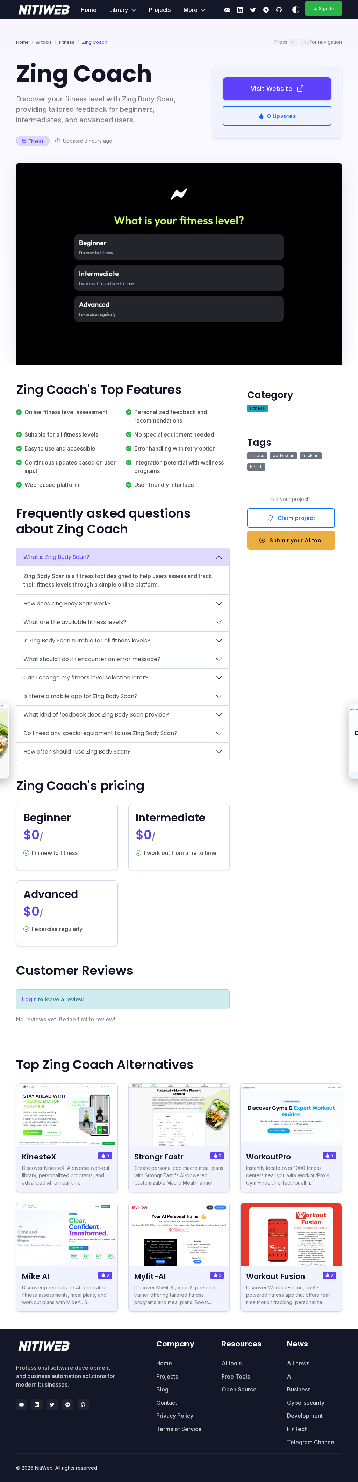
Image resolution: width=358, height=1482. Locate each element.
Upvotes (281, 116)
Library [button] (119, 9)
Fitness (66, 42)
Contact (166, 1402)
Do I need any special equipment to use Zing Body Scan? (100, 733)
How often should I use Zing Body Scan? (76, 752)
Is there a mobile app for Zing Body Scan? (80, 696)
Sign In (327, 8)
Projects (160, 9)
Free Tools (236, 1376)
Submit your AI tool (295, 540)
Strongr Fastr (159, 1156)
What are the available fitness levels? (74, 622)
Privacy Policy (174, 1415)
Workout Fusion (275, 1276)
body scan (283, 455)
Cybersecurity (305, 1402)
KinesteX (39, 1156)
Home (88, 9)
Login (29, 999)
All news (298, 1363)
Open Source (239, 1389)
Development (305, 1415)
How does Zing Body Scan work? (67, 603)
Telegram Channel (311, 1442)
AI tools (44, 42)
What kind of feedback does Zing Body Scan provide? (96, 715)
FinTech (297, 1428)
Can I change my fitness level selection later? (85, 678)
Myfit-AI (150, 1276)
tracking (310, 455)
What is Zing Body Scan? (56, 557)
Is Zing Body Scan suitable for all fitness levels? (86, 640)
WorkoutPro (268, 1156)
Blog (162, 1389)
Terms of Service (179, 1428)
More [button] (191, 9)
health (256, 466)
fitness (257, 455)
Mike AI (36, 1276)
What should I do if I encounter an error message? (91, 659)
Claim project (295, 518)
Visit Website (272, 88)
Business (298, 1389)
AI (290, 1376)
